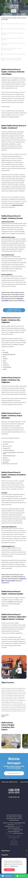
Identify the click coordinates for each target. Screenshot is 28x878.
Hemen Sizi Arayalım (14, 773)
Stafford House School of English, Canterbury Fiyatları (14, 54)
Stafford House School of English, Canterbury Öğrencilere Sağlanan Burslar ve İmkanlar (12, 59)
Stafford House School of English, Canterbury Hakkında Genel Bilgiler (14, 18)
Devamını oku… (14, 866)
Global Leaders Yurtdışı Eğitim (14, 836)
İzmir (14, 839)
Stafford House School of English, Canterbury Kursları (13, 28)
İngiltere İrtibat (14, 842)
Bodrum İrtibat (14, 841)
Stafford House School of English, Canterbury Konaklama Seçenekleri (12, 49)
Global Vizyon (5, 851)
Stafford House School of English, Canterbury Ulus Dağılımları (13, 34)
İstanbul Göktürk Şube (14, 837)
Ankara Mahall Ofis (14, 844)
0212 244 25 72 (17, 824)
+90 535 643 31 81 (9, 833)
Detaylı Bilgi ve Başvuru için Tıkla (14, 310)
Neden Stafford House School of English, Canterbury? (14, 23)
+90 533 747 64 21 (9, 829)
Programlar (4, 855)
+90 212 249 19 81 (19, 826)
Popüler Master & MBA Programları (9, 782)
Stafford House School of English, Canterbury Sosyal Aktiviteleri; (13, 44)
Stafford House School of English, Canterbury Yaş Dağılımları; (13, 39)
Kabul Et (9, 869)
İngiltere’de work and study (15, 601)
